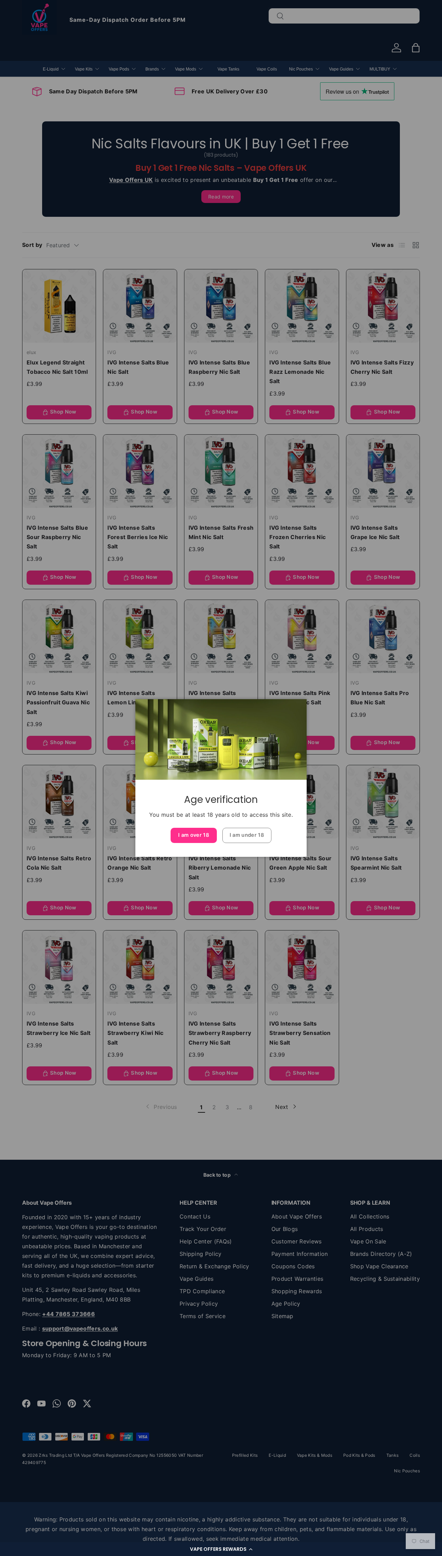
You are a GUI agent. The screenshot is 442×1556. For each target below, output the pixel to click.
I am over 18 (193, 835)
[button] (221, 1549)
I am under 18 (247, 835)
